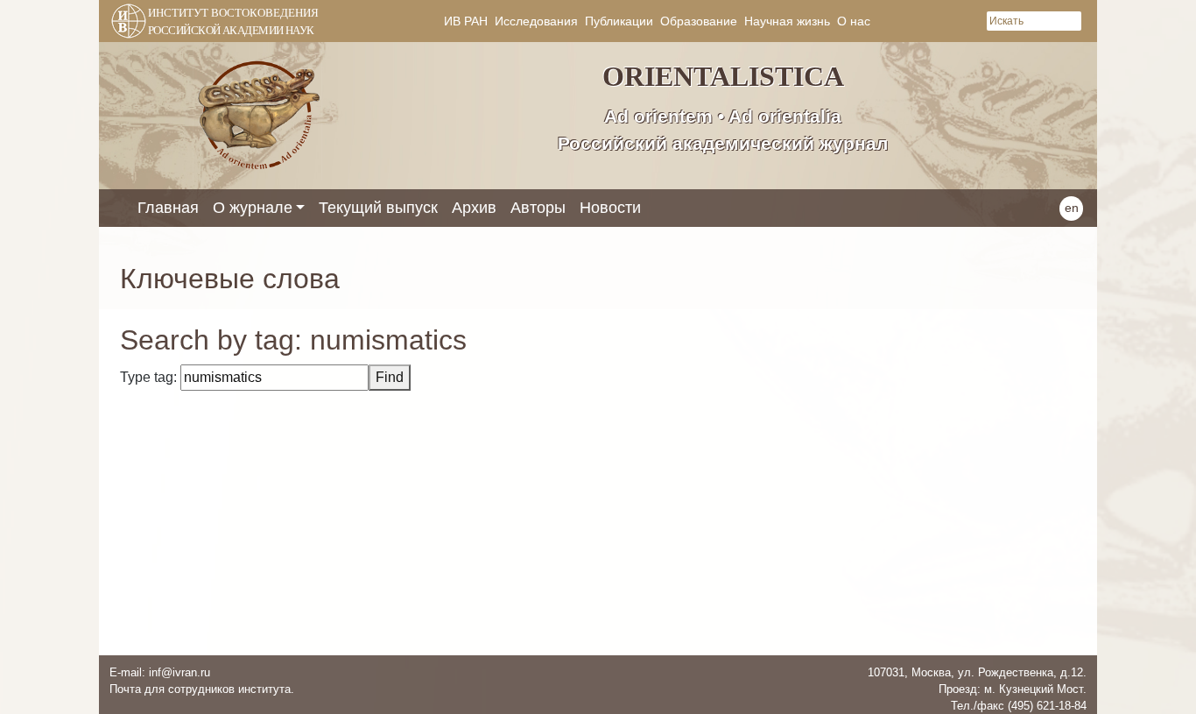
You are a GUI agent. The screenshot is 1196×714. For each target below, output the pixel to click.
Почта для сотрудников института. (201, 689)
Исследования (536, 21)
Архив (474, 207)
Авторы (538, 207)
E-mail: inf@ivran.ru (159, 672)
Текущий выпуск (378, 207)
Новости (610, 207)
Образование (698, 21)
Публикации (619, 21)
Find (390, 377)
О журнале (252, 207)
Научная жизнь (787, 21)
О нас (853, 21)
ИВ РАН (466, 21)
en (1072, 208)
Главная (168, 207)
